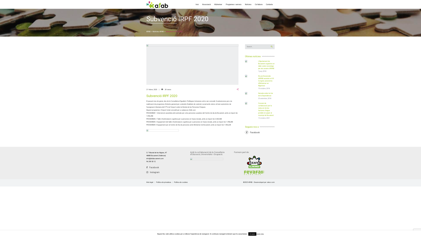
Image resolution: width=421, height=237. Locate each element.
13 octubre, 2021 (264, 118)
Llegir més (260, 234)
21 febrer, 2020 (151, 90)
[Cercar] (272, 46)
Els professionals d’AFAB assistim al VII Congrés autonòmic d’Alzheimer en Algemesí (266, 81)
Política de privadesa (163, 182)
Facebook (254, 132)
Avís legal (149, 182)
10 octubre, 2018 (264, 88)
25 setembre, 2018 (264, 98)
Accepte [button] (252, 234)
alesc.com (271, 182)
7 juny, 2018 (262, 71)
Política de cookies (181, 182)
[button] (237, 90)
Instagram (154, 172)
